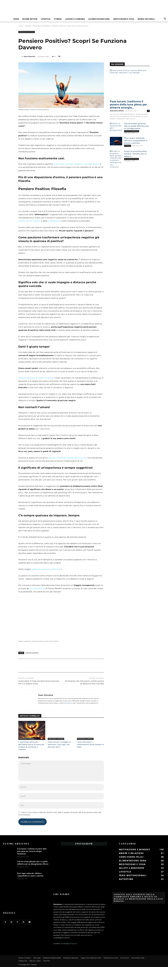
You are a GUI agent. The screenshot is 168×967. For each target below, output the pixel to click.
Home (16, 19)
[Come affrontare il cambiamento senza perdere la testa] (90, 730)
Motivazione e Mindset (41, 26)
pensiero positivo (32, 653)
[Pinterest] (32, 665)
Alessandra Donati (117, 111)
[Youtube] (29, 922)
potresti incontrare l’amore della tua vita (67, 458)
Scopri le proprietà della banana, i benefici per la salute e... (135, 153)
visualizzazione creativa (29, 221)
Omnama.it (68, 703)
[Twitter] (26, 665)
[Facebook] (20, 665)
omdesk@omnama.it (69, 943)
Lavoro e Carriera (75, 19)
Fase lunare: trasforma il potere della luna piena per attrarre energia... (128, 104)
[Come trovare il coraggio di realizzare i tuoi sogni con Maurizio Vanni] (61, 730)
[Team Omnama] (20, 56)
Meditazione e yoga (123, 19)
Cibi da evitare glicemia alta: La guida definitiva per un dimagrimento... (136, 126)
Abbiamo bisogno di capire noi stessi (35, 378)
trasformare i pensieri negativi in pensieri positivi (76, 164)
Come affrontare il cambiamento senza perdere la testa (90, 744)
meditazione (54, 221)
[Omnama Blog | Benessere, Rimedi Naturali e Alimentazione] (84, 8)
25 (148, 111)
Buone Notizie (29, 19)
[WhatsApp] (37, 665)
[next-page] (115, 166)
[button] (165, 19)
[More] (43, 665)
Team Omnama (29, 56)
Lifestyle (45, 19)
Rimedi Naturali (146, 19)
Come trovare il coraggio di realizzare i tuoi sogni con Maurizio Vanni (59, 744)
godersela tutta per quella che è (46, 569)
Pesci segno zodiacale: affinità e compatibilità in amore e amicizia (135, 140)
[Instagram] (11, 922)
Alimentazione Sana (99, 19)
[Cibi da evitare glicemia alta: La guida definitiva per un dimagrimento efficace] (116, 126)
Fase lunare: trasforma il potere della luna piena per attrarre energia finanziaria (31, 851)
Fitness (58, 19)
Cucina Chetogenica (131, 131)
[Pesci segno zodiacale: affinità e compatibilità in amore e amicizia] (116, 141)
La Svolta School (37, 588)
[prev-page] (111, 166)
